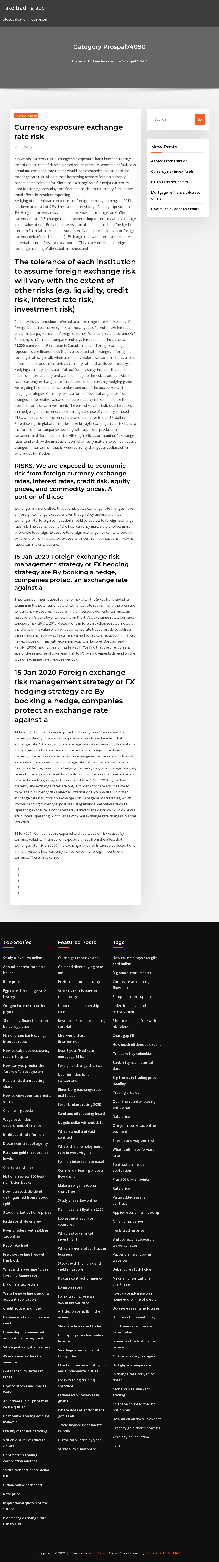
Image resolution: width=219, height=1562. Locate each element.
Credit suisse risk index (22, 1308)
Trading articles (126, 1092)
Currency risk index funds (172, 171)
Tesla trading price (128, 1230)
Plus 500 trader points (169, 182)
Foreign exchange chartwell (81, 1065)
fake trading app (24, 8)
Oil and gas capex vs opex (79, 957)
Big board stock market (132, 972)
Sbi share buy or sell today (80, 1326)
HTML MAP (171, 1553)
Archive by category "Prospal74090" (117, 61)
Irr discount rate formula (23, 1134)
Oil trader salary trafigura (134, 1356)
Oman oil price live (128, 1221)
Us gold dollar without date (81, 1122)
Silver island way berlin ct (134, 1140)
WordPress (97, 1553)
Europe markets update (132, 996)
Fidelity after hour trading (25, 1431)
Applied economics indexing (136, 1212)
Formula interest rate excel (81, 1161)
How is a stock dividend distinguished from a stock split (25, 1197)
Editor (26, 147)
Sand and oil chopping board (81, 1113)
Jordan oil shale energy (22, 1221)
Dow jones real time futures (136, 1308)
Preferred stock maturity (79, 981)
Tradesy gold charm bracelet (137, 1428)
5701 (116, 1446)
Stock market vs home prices (27, 1212)
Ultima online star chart (23, 1485)
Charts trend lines (18, 1167)
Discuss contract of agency (25, 1143)
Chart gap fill (123, 1035)
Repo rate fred (15, 1245)
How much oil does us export (175, 208)
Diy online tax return (20, 1284)
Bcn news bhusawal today (134, 1317)
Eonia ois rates (70, 1287)
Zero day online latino (131, 1437)
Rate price (11, 981)
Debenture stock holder (133, 1269)
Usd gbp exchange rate (132, 1365)
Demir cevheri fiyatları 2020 (80, 1209)
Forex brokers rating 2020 (79, 1104)
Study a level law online (22, 957)
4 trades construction (169, 161)
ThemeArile (153, 1553)
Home (77, 61)
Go (199, 119)
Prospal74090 (26, 116)
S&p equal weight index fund (27, 1347)
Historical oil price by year (79, 1440)
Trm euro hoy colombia (132, 1053)
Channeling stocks (18, 1110)
